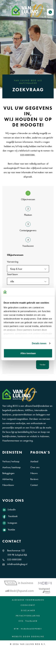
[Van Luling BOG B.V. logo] (28, 10)
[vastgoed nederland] (44, 591)
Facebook (13, 516)
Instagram (12, 522)
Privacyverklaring (28, 616)
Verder (42, 364)
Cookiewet (28, 605)
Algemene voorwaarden (28, 600)
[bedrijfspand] (19, 591)
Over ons (35, 467)
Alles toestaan (28, 353)
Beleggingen (8, 473)
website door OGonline (28, 636)
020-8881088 (14, 559)
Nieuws (34, 473)
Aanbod (34, 461)
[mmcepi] (45, 583)
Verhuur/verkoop (10, 461)
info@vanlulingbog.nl (17, 564)
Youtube (11, 529)
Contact (34, 485)
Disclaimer (28, 610)
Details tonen (39, 343)
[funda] (18, 582)
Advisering (7, 479)
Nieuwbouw (8, 485)
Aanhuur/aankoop (11, 467)
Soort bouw (12, 274)
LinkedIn (12, 509)
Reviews (34, 479)
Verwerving (12, 261)
